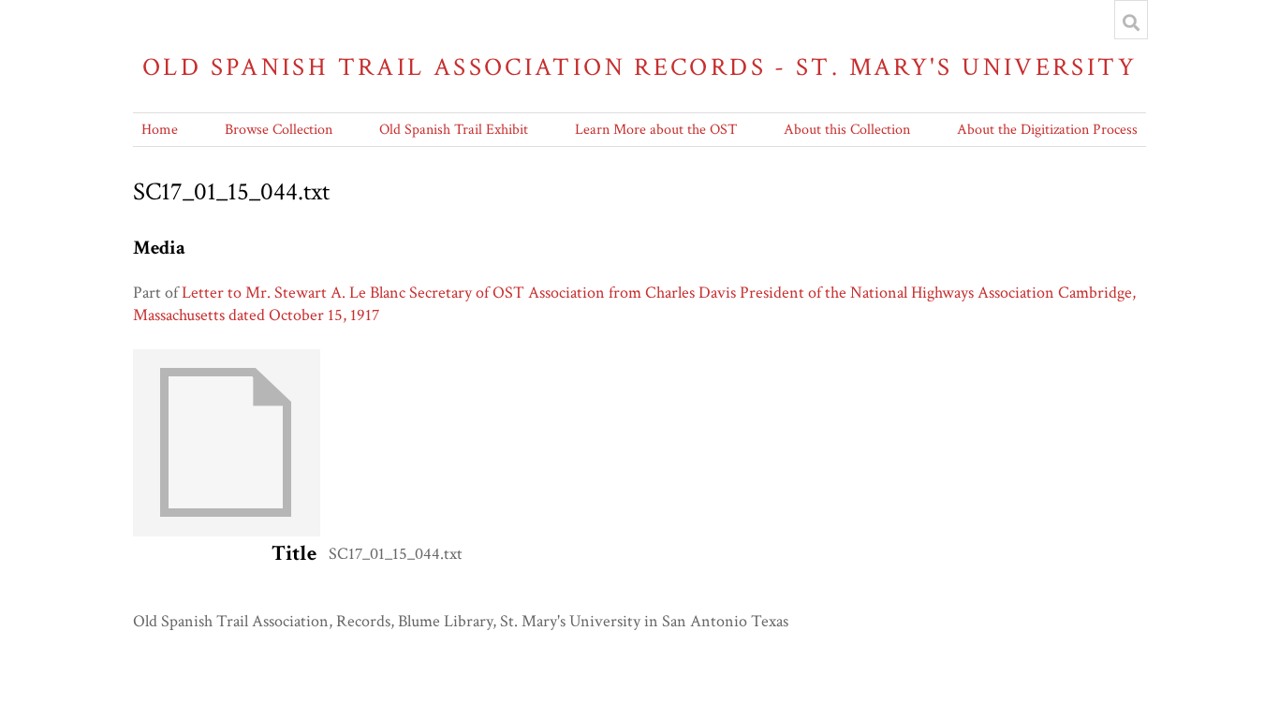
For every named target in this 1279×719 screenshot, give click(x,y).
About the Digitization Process (1047, 129)
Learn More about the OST (656, 129)
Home (159, 129)
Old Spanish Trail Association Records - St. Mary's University (639, 67)
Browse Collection (278, 129)
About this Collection (847, 129)
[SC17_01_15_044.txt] (226, 531)
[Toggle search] (1131, 22)
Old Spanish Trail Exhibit (453, 129)
